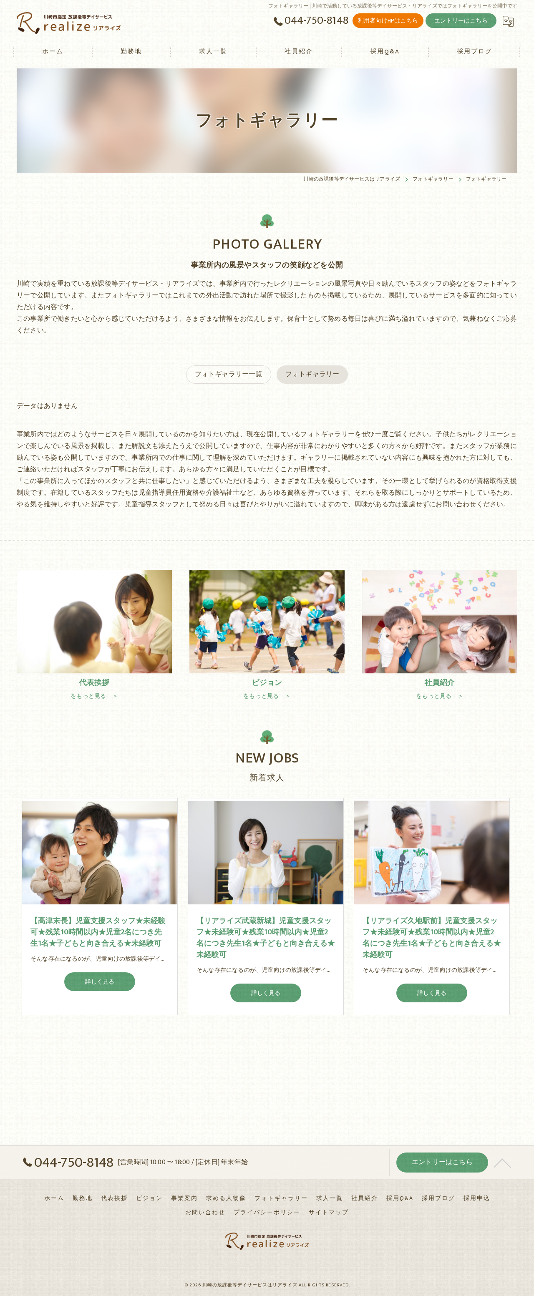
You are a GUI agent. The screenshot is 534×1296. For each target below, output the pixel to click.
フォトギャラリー (312, 374)
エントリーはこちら (461, 20)
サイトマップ (329, 1212)
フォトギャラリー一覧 (228, 374)
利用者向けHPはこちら (388, 20)
